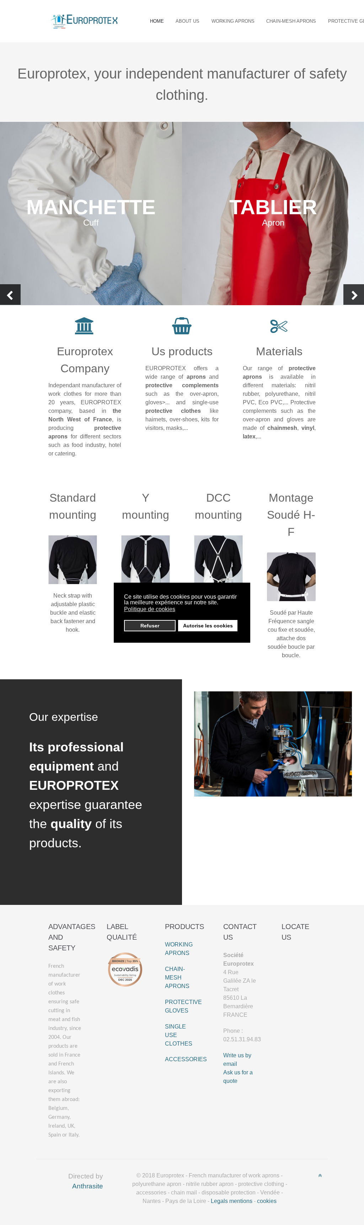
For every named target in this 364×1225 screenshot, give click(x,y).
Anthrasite (87, 1186)
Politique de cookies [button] (149, 609)
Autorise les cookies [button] (208, 625)
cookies (267, 1201)
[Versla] (84, 20)
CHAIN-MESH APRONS (177, 977)
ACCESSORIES (186, 1059)
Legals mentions (231, 1201)
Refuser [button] (149, 625)
